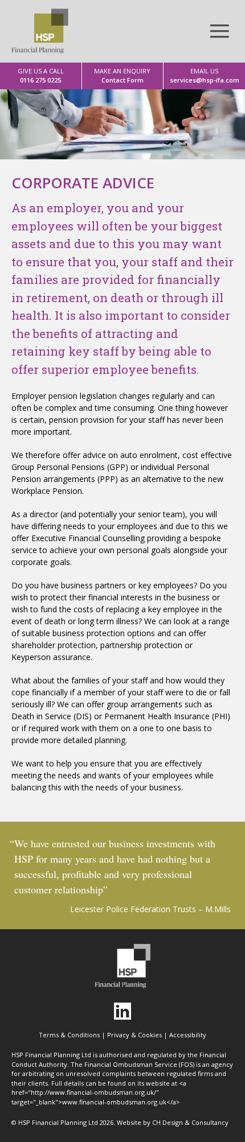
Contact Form (122, 75)
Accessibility (187, 1034)
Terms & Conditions (69, 1034)
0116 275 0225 (41, 75)
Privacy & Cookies (134, 1034)
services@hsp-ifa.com (204, 75)
